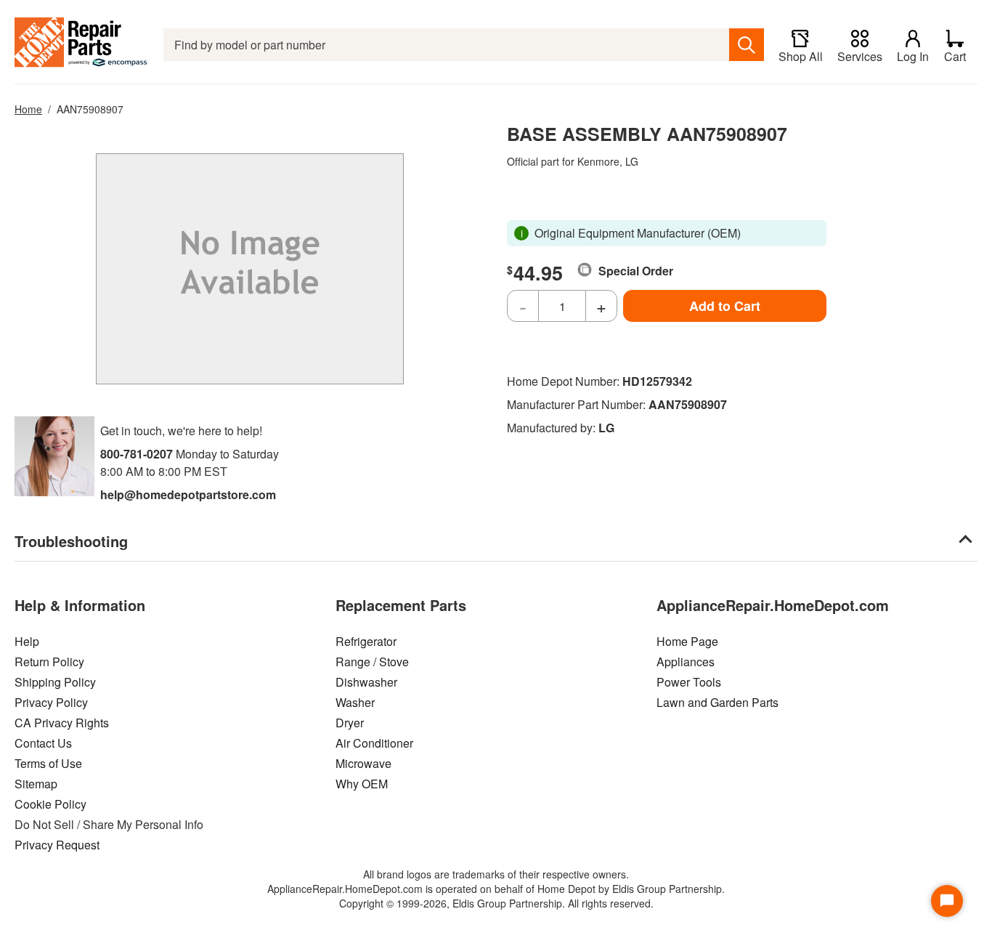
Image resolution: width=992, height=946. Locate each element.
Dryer (350, 722)
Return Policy (49, 661)
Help (27, 641)
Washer (355, 702)
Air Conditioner (374, 743)
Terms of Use (48, 763)
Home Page (687, 641)
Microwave (363, 763)
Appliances (685, 661)
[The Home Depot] (82, 44)
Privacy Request (57, 844)
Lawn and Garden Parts (717, 702)
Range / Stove (372, 661)
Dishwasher (366, 682)
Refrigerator (366, 641)
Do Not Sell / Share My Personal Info (109, 824)
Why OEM (362, 783)
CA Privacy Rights (62, 722)
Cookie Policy (50, 804)
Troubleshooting (71, 540)
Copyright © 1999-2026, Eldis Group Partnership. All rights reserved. (496, 903)
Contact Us (43, 743)
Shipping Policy (55, 682)
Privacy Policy (51, 702)
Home (28, 109)
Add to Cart (724, 305)
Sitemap (36, 783)
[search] (746, 44)
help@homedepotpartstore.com (188, 494)
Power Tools (688, 682)
